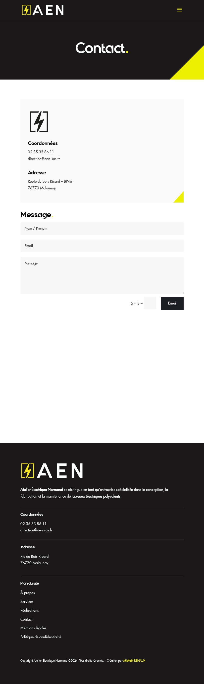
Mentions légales (33, 628)
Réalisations (29, 610)
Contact (26, 619)
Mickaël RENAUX (134, 660)
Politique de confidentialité (40, 637)
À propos (27, 592)
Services (26, 601)
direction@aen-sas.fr (36, 530)
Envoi (172, 303)
